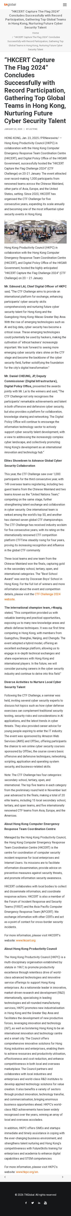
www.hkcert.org (26, 940)
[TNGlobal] (10, 4)
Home (35, 33)
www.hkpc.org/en (27, 1172)
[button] (65, 4)
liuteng (33, 129)
